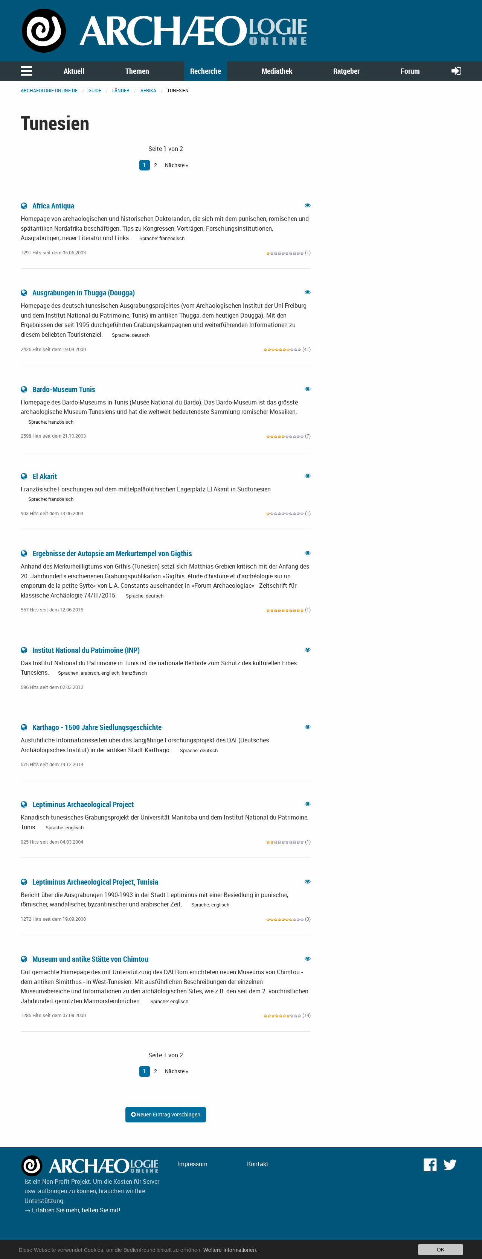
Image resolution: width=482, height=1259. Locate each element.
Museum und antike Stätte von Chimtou (90, 959)
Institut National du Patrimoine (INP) (86, 650)
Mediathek (277, 71)
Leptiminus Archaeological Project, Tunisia (95, 882)
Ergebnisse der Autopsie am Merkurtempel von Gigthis (112, 553)
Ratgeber (346, 71)
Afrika (148, 90)
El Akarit (44, 476)
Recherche (205, 71)
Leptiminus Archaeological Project (83, 804)
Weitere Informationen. (230, 1249)
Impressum (192, 1164)
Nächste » (176, 165)
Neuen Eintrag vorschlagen (168, 1114)
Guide (94, 90)
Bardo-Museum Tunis (64, 389)
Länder (121, 90)
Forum (410, 71)
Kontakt (257, 1164)
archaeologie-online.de (49, 90)
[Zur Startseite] (166, 30)
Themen (137, 71)
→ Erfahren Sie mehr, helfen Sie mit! (72, 1210)
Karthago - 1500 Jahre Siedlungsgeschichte (97, 727)
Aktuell (74, 71)
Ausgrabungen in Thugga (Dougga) (83, 292)
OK (440, 1249)
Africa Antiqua (53, 206)
